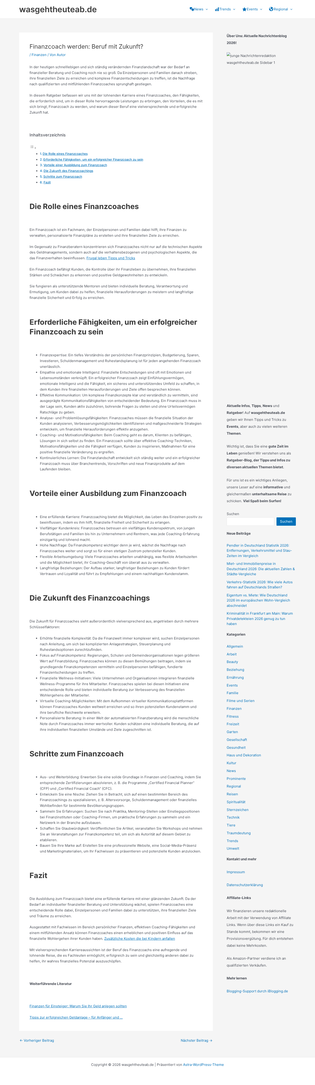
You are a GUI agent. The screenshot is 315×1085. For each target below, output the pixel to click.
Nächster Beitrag (196, 1040)
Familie (232, 693)
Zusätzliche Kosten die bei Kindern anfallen (139, 938)
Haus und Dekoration (244, 755)
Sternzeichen (238, 810)
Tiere (231, 825)
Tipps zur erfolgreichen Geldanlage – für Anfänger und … (76, 1017)
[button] (205, 9)
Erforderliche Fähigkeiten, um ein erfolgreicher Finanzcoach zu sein (93, 159)
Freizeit (233, 724)
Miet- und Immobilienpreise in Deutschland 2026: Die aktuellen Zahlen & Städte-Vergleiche (261, 568)
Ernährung (235, 677)
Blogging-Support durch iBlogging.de (257, 991)
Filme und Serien (241, 701)
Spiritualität (236, 802)
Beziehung (235, 669)
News (231, 771)
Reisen (232, 794)
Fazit (47, 182)
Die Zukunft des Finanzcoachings (68, 171)
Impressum (236, 872)
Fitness (233, 716)
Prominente (236, 778)
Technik (233, 817)
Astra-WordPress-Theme (203, 1064)
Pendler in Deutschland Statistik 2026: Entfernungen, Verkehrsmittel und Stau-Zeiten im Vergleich (259, 550)
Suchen (233, 514)
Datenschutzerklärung (245, 885)
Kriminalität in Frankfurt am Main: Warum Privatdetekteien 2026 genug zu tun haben (260, 618)
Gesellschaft (237, 739)
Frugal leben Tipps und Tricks (110, 258)
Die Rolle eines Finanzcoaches (65, 154)
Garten (232, 732)
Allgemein (235, 646)
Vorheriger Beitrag (37, 1040)
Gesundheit (236, 747)
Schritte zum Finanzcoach (62, 176)
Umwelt (233, 848)
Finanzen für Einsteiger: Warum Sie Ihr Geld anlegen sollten (78, 1006)
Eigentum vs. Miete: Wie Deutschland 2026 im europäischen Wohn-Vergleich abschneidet (258, 600)
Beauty (232, 662)
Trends (232, 841)
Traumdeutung (239, 833)
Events (232, 685)
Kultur (231, 763)
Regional (234, 786)
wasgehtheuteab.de (58, 9)
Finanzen (39, 55)
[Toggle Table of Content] (33, 148)
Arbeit (232, 654)
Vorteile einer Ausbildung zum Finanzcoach (75, 165)
